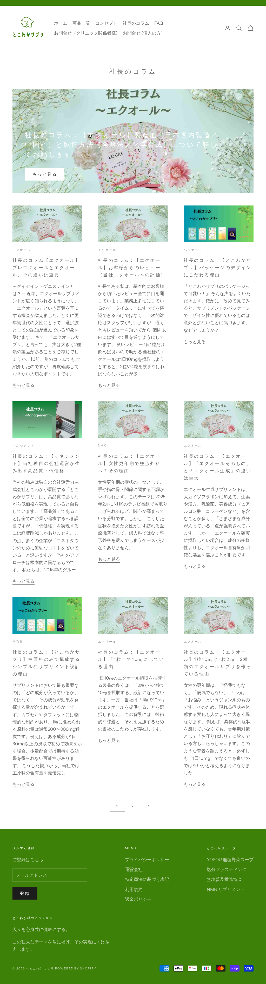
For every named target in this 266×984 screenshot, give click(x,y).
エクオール (21, 250)
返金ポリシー (138, 899)
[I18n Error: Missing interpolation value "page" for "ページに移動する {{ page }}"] (148, 806)
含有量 (17, 641)
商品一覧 (81, 23)
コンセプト (106, 23)
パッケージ (193, 250)
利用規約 (134, 889)
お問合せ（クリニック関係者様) (86, 33)
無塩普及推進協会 (224, 879)
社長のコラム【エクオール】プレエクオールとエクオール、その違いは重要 (46, 267)
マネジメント (23, 446)
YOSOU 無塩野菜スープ (230, 859)
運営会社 (134, 869)
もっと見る (44, 174)
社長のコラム (136, 23)
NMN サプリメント (226, 889)
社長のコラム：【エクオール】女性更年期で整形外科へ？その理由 (129, 463)
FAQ (158, 23)
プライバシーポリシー (147, 859)
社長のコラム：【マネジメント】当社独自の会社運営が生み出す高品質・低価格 (46, 463)
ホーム (60, 23)
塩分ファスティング (227, 869)
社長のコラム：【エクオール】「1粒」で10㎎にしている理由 (131, 659)
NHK (102, 445)
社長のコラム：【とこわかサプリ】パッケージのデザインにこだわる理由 (217, 267)
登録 (25, 893)
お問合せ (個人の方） (144, 33)
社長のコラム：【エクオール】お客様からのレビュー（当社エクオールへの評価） (132, 267)
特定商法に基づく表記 (147, 879)
